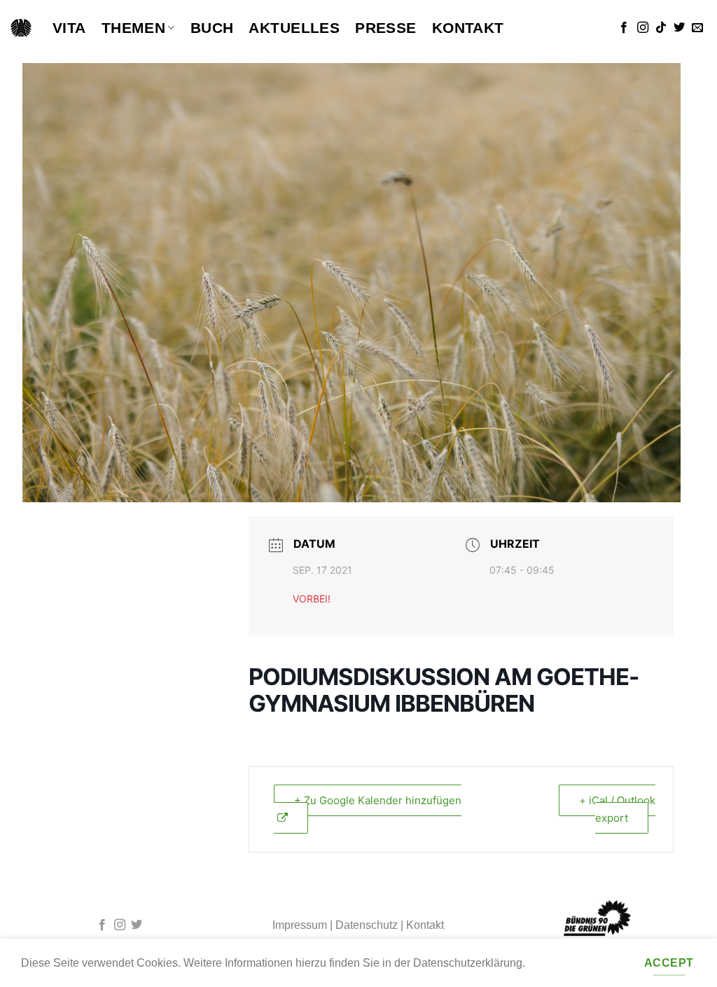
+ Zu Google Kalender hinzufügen (377, 800)
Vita (69, 28)
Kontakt (468, 28)
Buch (212, 28)
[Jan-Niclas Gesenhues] (21, 28)
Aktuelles (294, 28)
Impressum (299, 925)
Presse (386, 28)
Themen (134, 28)
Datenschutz (366, 925)
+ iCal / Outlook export (617, 809)
